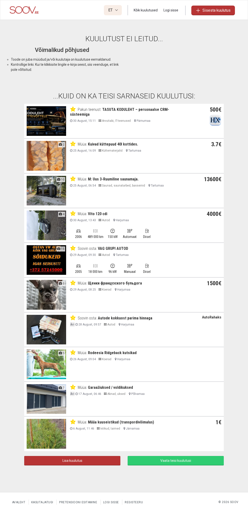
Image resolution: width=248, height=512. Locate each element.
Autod (105, 220)
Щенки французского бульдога (115, 283)
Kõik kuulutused (146, 10)
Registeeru (134, 502)
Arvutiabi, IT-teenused (116, 120)
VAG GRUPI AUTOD (113, 248)
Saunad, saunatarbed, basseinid (123, 185)
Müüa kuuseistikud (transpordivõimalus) (121, 422)
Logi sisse (170, 10)
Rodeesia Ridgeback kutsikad (112, 352)
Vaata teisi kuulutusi (175, 461)
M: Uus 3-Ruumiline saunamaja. (113, 179)
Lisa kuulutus (72, 461)
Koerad (106, 289)
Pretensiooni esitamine (78, 502)
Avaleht (18, 502)
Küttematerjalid (112, 150)
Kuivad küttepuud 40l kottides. (113, 144)
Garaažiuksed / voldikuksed (110, 387)
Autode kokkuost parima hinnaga (125, 318)
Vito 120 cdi (97, 213)
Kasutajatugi (42, 502)
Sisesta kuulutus (216, 10)
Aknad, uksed (116, 394)
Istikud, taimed (110, 428)
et (111, 10)
